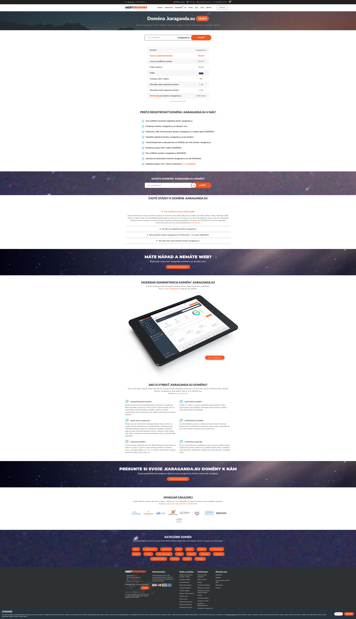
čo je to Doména (181, 393)
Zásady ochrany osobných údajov (135, 595)
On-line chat (192, 2)
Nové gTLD (200, 559)
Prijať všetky (349, 614)
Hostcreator (135, 571)
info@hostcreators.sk (137, 581)
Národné (187, 559)
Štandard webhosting (185, 604)
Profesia (136, 554)
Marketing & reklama (159, 559)
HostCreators (202, 572)
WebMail (218, 577)
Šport (178, 549)
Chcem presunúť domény (178, 479)
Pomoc (190, 7)
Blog (196, 7)
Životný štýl (218, 554)
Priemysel (174, 559)
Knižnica (199, 582)
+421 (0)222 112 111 (221, 2)
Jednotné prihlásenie (185, 588)
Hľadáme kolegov (180, 2)
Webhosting (169, 7)
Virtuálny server (183, 596)
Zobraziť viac (195, 223)
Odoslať (145, 587)
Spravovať (338, 614)
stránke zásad (231, 614)
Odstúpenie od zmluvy (185, 607)
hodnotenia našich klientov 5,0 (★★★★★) (181, 504)
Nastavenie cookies (202, 601)
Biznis (136, 549)
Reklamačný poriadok (203, 588)
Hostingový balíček (184, 579)
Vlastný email (183, 599)
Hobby (179, 554)
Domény (160, 7)
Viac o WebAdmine (214, 358)
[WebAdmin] (222, 5)
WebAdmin (222, 7)
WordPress (178, 7)
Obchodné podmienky (203, 585)
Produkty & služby (150, 549)
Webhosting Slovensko (185, 602)
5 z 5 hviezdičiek (188, 164)
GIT (185, 7)
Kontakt (209, 7)
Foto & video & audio (164, 554)
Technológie (204, 554)
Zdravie (190, 549)
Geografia (191, 554)
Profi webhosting (184, 582)
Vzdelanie (201, 549)
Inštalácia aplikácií (184, 590)
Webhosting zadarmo (185, 585)
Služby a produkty (186, 572)
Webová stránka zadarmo (186, 593)
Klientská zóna (221, 572)
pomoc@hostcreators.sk (204, 2)
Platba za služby (201, 579)
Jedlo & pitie (166, 549)
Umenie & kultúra (217, 549)
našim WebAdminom (172, 289)
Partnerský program (203, 598)
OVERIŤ (201, 38)
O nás (202, 7)
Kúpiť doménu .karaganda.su (178, 267)
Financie (148, 554)
